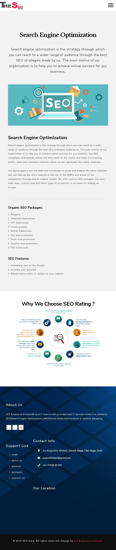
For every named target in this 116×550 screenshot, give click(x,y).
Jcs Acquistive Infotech (88, 541)
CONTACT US (18, 478)
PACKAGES (17, 472)
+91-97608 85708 (52, 465)
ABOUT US (17, 461)
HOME (15, 455)
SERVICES (16, 466)
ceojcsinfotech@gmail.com (56, 458)
